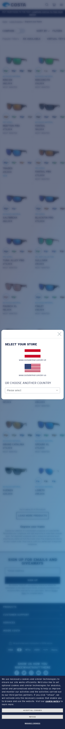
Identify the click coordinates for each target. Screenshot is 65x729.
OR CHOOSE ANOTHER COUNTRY (28, 383)
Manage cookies (32, 723)
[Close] (59, 334)
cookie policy (53, 701)
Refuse (32, 717)
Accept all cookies (32, 710)
